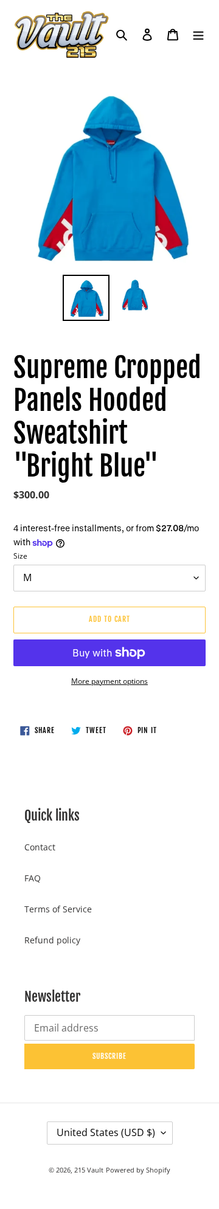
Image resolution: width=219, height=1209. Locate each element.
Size (20, 556)
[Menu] (198, 34)
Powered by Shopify (138, 1169)
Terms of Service (58, 909)
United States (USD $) (106, 1132)
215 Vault (88, 1169)
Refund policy (52, 940)
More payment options (109, 681)
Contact (39, 847)
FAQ (32, 878)
